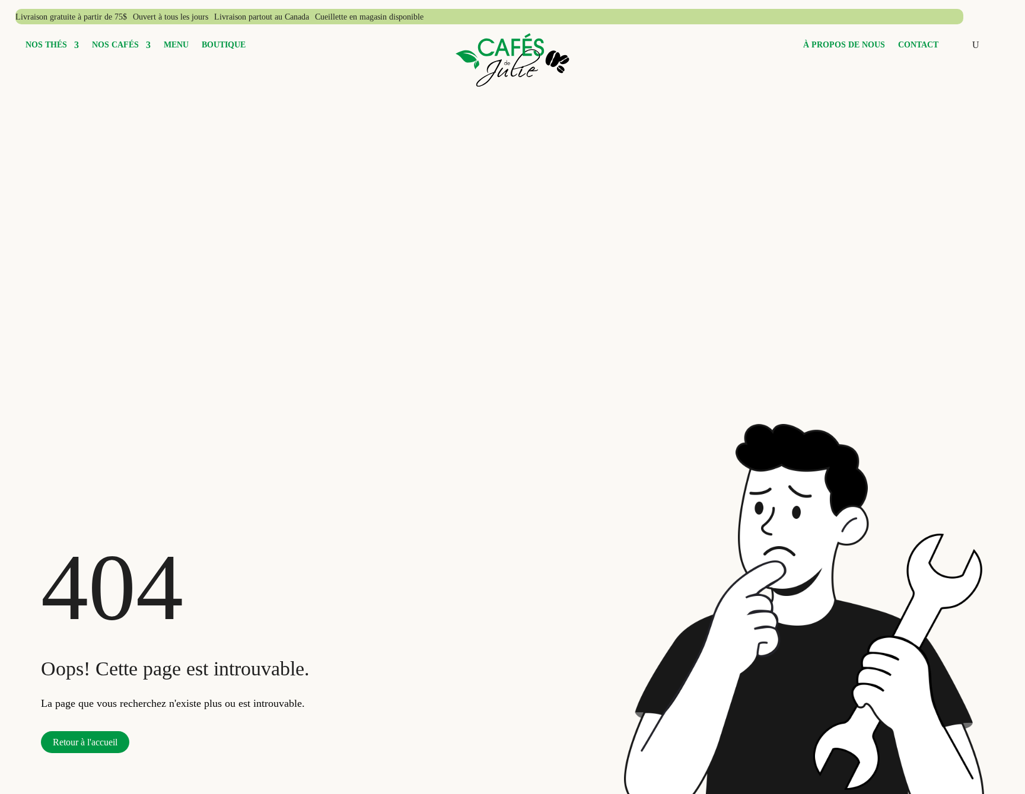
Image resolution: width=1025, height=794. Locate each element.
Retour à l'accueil (85, 742)
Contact (918, 45)
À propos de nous (844, 45)
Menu (176, 45)
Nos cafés (115, 45)
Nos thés (46, 45)
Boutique (224, 45)
